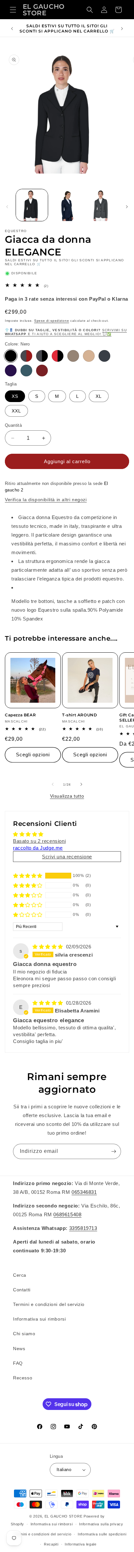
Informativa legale (81, 1544)
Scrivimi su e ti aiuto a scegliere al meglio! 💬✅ (66, 332)
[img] (49, 946)
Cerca (19, 1275)
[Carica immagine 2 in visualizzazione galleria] (67, 205)
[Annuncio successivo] (122, 28)
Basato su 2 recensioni (39, 841)
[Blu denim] (104, 356)
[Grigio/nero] (42, 356)
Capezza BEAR (20, 714)
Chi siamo (24, 1333)
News (19, 1348)
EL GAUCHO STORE (64, 1516)
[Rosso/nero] (57, 356)
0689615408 (67, 1214)
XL (99, 396)
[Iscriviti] (113, 1151)
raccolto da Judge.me (38, 848)
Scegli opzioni (33, 754)
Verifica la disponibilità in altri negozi (46, 499)
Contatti (22, 1289)
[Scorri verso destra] (127, 207)
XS (15, 396)
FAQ (18, 1363)
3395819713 (83, 1228)
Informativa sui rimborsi (39, 1319)
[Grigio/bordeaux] (26, 356)
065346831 (84, 1192)
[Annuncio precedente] (12, 28)
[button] (13, 10)
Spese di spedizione (51, 320)
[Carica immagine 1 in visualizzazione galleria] (32, 205)
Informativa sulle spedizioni (102, 1534)
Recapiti (51, 1544)
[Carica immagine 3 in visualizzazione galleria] (102, 205)
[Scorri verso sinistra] (7, 207)
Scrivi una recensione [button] (67, 856)
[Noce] (73, 356)
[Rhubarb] (42, 370)
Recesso (22, 1377)
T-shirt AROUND (79, 714)
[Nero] (11, 356)
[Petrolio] (26, 370)
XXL (16, 410)
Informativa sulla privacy (101, 1524)
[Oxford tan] (89, 356)
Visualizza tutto (67, 796)
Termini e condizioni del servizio (49, 1304)
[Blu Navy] (11, 370)
